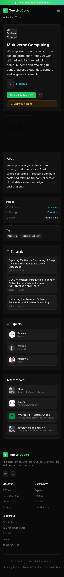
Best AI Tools (10, 522)
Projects (39, 495)
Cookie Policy (52, 567)
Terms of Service (32, 567)
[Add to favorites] (40, 95)
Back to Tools (13, 17)
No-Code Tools (11, 495)
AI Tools (7, 490)
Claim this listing (22, 103)
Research (53, 207)
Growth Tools (10, 501)
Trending (7, 507)
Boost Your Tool (11, 544)
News (6, 539)
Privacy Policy (12, 567)
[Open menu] (58, 11)
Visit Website (21, 95)
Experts (39, 490)
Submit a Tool (42, 507)
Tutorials (39, 501)
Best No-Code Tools (14, 527)
